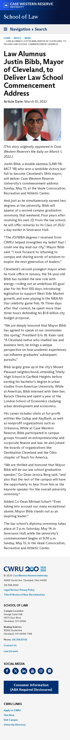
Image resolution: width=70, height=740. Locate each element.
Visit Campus (11, 719)
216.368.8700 (19, 639)
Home (7, 38)
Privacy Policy (27, 589)
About (17, 38)
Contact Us (10, 645)
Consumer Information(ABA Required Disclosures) (31, 687)
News (27, 38)
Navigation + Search (24, 30)
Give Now (9, 715)
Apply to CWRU (12, 710)
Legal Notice (11, 589)
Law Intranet (11, 651)
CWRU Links (13, 704)
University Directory (15, 724)
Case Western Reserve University (30, 575)
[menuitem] (35, 710)
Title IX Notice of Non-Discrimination (24, 594)
